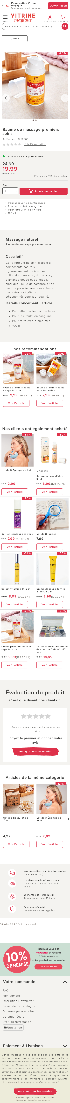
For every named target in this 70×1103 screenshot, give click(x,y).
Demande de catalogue (19, 1006)
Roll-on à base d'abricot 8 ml (51, 477)
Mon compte (11, 995)
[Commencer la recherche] (65, 26)
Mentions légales (24, 1098)
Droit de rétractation (17, 1022)
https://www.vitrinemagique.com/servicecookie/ (30, 1082)
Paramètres (21, 1100)
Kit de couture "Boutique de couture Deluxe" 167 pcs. (52, 649)
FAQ (6, 990)
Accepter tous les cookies (35, 1091)
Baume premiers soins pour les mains (50, 389)
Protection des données (39, 1100)
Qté (4, 185)
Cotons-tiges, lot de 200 (15, 819)
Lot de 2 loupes (46, 533)
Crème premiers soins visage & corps (16, 389)
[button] (35, 982)
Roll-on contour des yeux (17, 533)
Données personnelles (18, 1011)
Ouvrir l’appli (58, 5)
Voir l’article (16, 403)
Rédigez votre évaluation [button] (35, 751)
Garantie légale (13, 1016)
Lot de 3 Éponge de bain (17, 470)
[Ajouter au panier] (44, 185)
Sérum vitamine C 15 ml (16, 588)
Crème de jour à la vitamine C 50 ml (51, 590)
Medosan (42, 471)
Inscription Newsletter (18, 1001)
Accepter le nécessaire (43, 1098)
